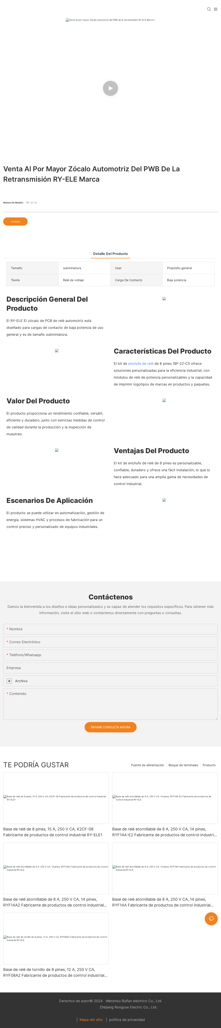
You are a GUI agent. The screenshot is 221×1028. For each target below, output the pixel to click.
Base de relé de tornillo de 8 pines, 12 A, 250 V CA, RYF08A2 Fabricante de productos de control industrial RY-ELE (53, 972)
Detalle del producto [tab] (110, 253)
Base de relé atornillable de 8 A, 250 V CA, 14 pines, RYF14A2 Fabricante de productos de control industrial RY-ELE (53, 902)
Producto (209, 765)
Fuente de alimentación (147, 765)
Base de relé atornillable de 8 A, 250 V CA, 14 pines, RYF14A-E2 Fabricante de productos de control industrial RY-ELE (164, 832)
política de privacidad (126, 1019)
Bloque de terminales (183, 765)
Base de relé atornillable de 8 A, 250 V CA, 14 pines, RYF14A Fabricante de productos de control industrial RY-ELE (161, 902)
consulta (15, 221)
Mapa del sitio (91, 1019)
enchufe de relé (140, 363)
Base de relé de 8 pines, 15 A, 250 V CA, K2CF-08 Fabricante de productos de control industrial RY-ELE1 (52, 832)
